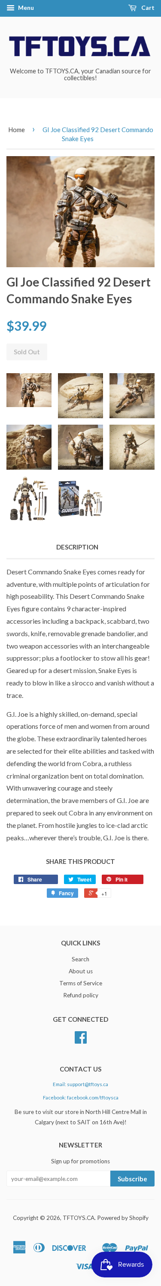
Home (16, 129)
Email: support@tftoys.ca (80, 1084)
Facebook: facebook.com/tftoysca (80, 1097)
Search (80, 959)
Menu (25, 7)
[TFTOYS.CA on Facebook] (80, 1040)
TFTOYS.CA (78, 1217)
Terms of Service (80, 983)
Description (77, 547)
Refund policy (80, 995)
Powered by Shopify (123, 1217)
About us (81, 971)
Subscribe (132, 1179)
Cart (147, 7)
